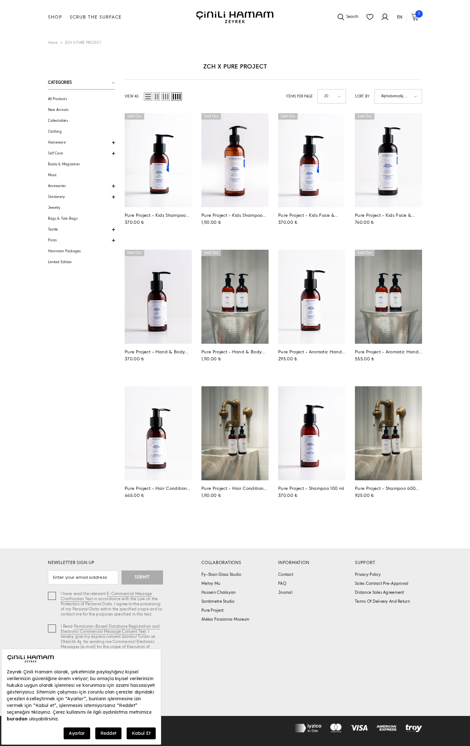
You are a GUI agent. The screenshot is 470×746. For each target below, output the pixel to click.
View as (132, 96)
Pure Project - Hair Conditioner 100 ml (158, 489)
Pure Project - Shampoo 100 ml (311, 488)
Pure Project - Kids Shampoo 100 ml (155, 216)
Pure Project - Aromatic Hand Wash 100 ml (310, 352)
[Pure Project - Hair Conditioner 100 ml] (158, 433)
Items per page (299, 96)
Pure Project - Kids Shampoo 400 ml (232, 216)
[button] (81, 142)
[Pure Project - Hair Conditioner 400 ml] (235, 433)
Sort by (362, 96)
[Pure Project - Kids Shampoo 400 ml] (235, 160)
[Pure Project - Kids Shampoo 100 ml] (158, 160)
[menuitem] (81, 99)
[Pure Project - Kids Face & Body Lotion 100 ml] (311, 160)
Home (53, 43)
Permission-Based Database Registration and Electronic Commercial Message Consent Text (110, 629)
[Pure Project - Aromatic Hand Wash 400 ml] (388, 297)
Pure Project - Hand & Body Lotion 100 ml (155, 352)
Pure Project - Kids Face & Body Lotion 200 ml (383, 216)
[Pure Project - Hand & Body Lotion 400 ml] (235, 297)
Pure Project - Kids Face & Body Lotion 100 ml (306, 216)
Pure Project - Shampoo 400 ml (385, 489)
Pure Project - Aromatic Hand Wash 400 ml (387, 352)
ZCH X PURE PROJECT (83, 43)
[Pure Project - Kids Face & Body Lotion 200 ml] (388, 160)
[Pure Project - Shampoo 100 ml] (311, 433)
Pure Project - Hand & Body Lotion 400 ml (231, 352)
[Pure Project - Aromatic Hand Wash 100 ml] (311, 297)
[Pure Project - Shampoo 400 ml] (388, 433)
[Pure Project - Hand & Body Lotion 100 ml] (158, 297)
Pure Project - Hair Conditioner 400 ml (234, 489)
